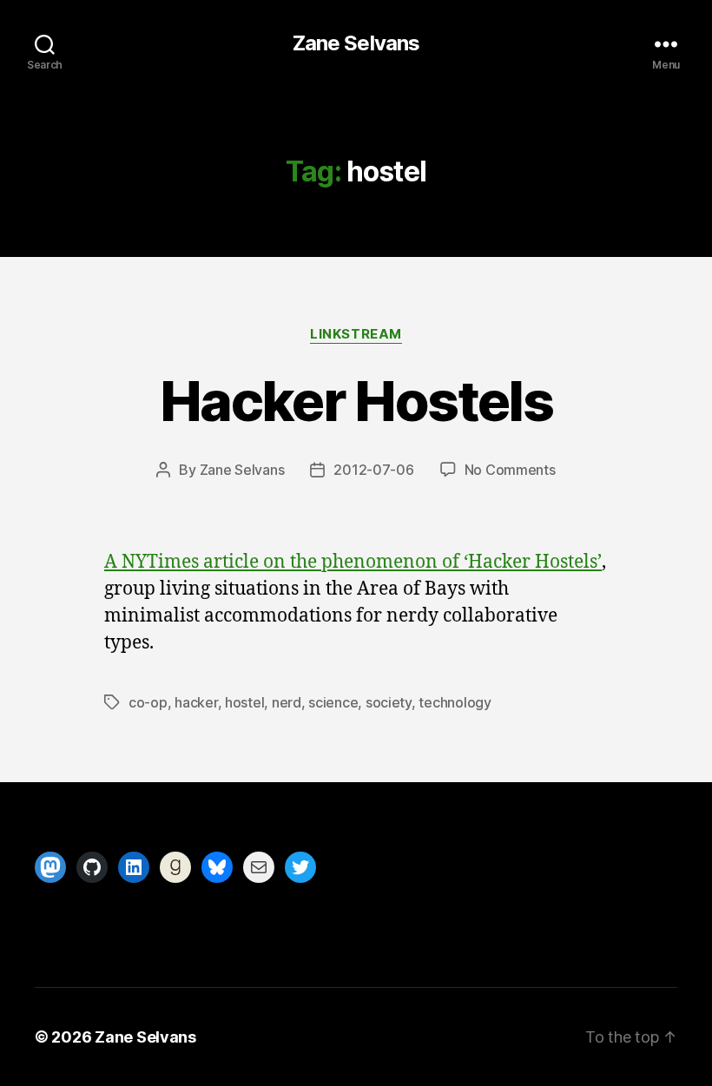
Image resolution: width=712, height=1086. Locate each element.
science (333, 702)
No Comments (510, 469)
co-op (148, 702)
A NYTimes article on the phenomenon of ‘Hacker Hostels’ (353, 562)
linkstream (356, 334)
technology (455, 702)
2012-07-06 (373, 469)
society (389, 702)
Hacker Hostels (356, 400)
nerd (286, 702)
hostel (244, 702)
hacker (196, 702)
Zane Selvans (356, 43)
